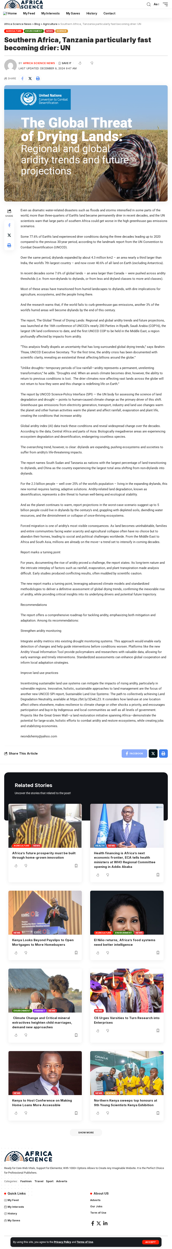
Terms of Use (85, 1242)
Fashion (26, 1181)
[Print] (37, 78)
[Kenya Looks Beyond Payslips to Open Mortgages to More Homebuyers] (45, 913)
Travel (38, 1181)
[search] (149, 4)
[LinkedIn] (105, 1223)
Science (61, 31)
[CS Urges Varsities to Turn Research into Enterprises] (127, 991)
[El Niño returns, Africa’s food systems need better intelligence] (127, 913)
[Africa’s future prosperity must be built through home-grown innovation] (45, 826)
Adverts (61, 1181)
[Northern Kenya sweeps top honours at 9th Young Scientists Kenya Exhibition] (127, 1073)
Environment (33, 31)
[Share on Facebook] (22, 78)
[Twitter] (98, 1223)
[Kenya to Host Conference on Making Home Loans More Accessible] (45, 1073)
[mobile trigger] (164, 4)
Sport (49, 1181)
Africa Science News (39, 63)
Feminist (39, 1010)
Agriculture (14, 31)
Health (99, 845)
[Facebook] (92, 1223)
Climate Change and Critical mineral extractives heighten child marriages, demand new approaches (42, 1022)
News (49, 31)
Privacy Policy (62, 1242)
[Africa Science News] (23, 4)
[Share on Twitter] (30, 78)
